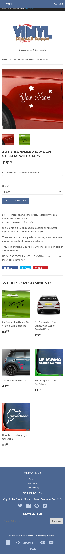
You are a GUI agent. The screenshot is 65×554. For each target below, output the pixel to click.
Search (32, 479)
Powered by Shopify (45, 535)
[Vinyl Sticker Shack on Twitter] (20, 506)
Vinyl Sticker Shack (24, 535)
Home (4, 59)
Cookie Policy (32, 487)
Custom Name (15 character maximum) (21, 172)
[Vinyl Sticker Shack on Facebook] (28, 506)
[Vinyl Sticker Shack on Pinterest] (36, 506)
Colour (5, 185)
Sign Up (56, 521)
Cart (60, 3)
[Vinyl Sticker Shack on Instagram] (44, 506)
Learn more (29, 8)
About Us (32, 483)
